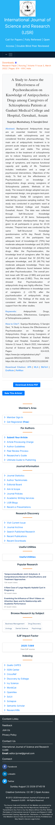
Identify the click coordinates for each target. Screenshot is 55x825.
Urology (8, 628)
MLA (36, 367)
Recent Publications (17, 536)
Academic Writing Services (20, 498)
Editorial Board (14, 484)
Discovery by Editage (18, 678)
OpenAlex (12, 692)
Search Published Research (21, 531)
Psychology (36, 628)
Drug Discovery (34, 624)
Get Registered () (18, 422)
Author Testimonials (17, 480)
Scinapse (11, 701)
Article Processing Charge (20, 442)
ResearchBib (13, 710)
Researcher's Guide (17, 455)
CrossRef (11, 674)
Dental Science (22, 628)
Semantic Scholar (16, 705)
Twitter (10, 781)
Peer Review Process (17, 451)
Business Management (14, 624)
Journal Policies (15, 493)
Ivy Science (12, 683)
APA (29, 367)
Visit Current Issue (16, 522)
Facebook (12, 766)
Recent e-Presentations (19, 507)
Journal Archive (15, 527)
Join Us (6, 730)
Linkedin (11, 774)
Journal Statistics (15, 475)
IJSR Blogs (12, 502)
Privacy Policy (9, 734)
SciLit (9, 696)
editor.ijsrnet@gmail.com (22, 753)
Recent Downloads (16, 540)
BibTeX (44, 367)
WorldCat (11, 687)
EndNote (10, 370)
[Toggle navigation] (8, 55)
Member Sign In (15, 417)
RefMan (19, 370)
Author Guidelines (16, 446)
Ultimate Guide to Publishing (21, 460)
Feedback (7, 725)
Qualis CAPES (14, 665)
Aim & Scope (13, 489)
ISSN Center (13, 669)
